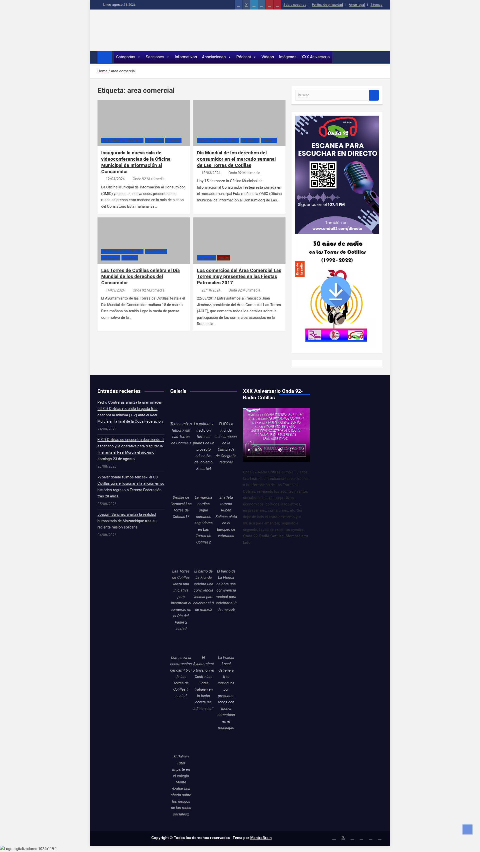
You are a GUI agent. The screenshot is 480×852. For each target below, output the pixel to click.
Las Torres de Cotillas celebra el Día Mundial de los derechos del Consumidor (140, 276)
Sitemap (376, 5)
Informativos (186, 57)
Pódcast (243, 57)
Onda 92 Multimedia (148, 179)
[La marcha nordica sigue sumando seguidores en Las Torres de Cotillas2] (203, 483)
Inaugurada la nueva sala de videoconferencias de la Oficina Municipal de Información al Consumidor (135, 162)
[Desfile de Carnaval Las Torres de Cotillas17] (181, 483)
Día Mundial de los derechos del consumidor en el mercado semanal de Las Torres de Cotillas (236, 159)
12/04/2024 (115, 179)
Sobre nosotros (295, 5)
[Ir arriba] (467, 829)
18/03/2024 (211, 173)
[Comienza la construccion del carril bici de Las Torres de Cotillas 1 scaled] (181, 644)
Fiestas (223, 257)
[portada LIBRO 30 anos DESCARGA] (335, 236)
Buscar (374, 95)
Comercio (173, 140)
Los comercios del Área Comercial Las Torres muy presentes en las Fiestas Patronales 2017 (239, 276)
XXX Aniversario (316, 57)
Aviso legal (357, 5)
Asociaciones (214, 57)
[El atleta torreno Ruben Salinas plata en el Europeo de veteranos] (226, 483)
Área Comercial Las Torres (122, 140)
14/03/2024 (115, 290)
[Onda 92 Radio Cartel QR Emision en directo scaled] (337, 118)
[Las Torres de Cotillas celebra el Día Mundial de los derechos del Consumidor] (110, 244)
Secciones (155, 57)
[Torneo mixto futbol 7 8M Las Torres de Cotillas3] (181, 410)
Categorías (125, 57)
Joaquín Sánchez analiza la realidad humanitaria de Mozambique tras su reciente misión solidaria (127, 520)
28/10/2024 (211, 290)
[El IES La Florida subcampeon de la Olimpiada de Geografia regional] (226, 410)
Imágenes (287, 57)
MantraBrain (261, 837)
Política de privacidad (327, 5)
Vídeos (268, 57)
